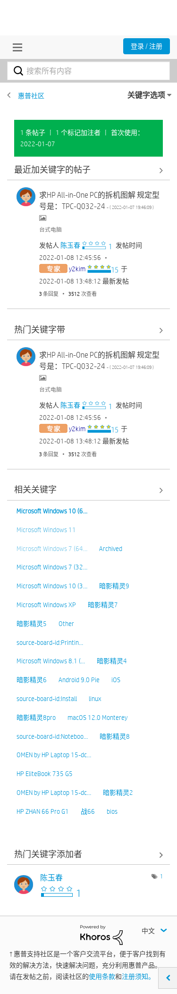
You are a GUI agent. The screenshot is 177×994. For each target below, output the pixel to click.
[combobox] (88, 70)
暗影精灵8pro (36, 717)
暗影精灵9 (114, 586)
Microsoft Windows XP (46, 605)
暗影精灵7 (103, 605)
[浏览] (15, 47)
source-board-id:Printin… (50, 642)
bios (112, 811)
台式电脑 (50, 229)
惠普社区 (31, 96)
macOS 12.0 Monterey (97, 717)
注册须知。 (138, 976)
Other (66, 623)
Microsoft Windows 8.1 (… (51, 661)
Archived (110, 548)
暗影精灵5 (32, 623)
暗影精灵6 (32, 680)
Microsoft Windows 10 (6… (52, 511)
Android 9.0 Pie (79, 680)
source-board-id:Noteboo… (52, 736)
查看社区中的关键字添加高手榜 (88, 854)
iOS (115, 680)
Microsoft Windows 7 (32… (52, 567)
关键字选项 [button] (146, 95)
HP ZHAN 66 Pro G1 (43, 811)
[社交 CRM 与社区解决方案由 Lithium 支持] (101, 934)
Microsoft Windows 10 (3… (52, 586)
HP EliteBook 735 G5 (45, 773)
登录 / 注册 (146, 46)
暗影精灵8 (115, 736)
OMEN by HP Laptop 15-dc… (54, 755)
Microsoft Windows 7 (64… (52, 548)
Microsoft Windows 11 (46, 530)
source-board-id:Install (47, 698)
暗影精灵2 (118, 792)
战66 (88, 811)
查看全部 (88, 170)
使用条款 (102, 976)
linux (95, 698)
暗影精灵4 (112, 661)
